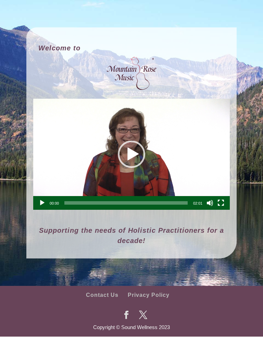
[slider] (126, 203)
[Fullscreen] (220, 202)
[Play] (42, 202)
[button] (131, 154)
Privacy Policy (149, 295)
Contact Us (102, 295)
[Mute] (209, 202)
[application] (131, 154)
